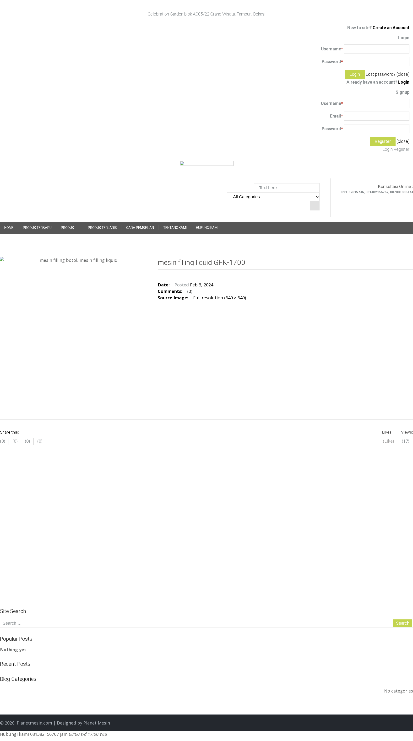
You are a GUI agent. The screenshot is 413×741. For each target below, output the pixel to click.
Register (401, 149)
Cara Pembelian (140, 228)
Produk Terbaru (37, 228)
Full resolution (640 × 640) (219, 298)
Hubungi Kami (207, 228)
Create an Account (391, 27)
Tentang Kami (175, 228)
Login (403, 82)
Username (332, 48)
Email (336, 115)
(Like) (388, 441)
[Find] (315, 205)
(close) (403, 74)
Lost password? (381, 74)
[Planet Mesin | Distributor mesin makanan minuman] (207, 169)
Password (332, 61)
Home (9, 228)
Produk (67, 228)
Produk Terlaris (102, 228)
